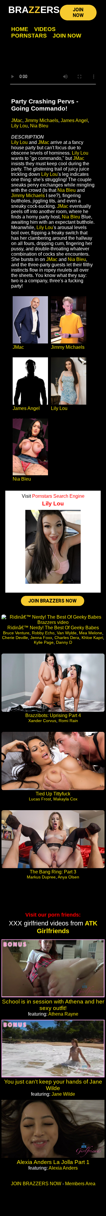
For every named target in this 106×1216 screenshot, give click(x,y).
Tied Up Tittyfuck (53, 793)
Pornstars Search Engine (58, 496)
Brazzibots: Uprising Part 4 (53, 715)
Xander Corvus (42, 720)
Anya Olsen (68, 877)
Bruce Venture (16, 632)
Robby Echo (43, 632)
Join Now (67, 36)
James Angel (74, 120)
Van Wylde (67, 632)
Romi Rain (68, 720)
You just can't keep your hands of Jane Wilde (53, 1085)
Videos (45, 29)
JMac (16, 120)
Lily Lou (19, 125)
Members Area (80, 1183)
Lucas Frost (40, 799)
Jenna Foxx (41, 637)
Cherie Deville (15, 637)
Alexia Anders (63, 1167)
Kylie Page (44, 642)
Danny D (64, 642)
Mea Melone (90, 632)
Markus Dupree (41, 877)
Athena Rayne (63, 1013)
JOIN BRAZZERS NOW (52, 601)
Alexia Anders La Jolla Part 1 (53, 1162)
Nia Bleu (39, 125)
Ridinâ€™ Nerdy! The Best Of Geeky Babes (53, 627)
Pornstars (29, 36)
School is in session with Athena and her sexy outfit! (53, 1004)
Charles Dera (66, 637)
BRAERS (33, 9)
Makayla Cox (65, 799)
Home (19, 29)
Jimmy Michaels (41, 120)
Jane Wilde (63, 1094)
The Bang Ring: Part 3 (53, 871)
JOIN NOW (78, 12)
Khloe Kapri (92, 637)
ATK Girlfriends (67, 927)
